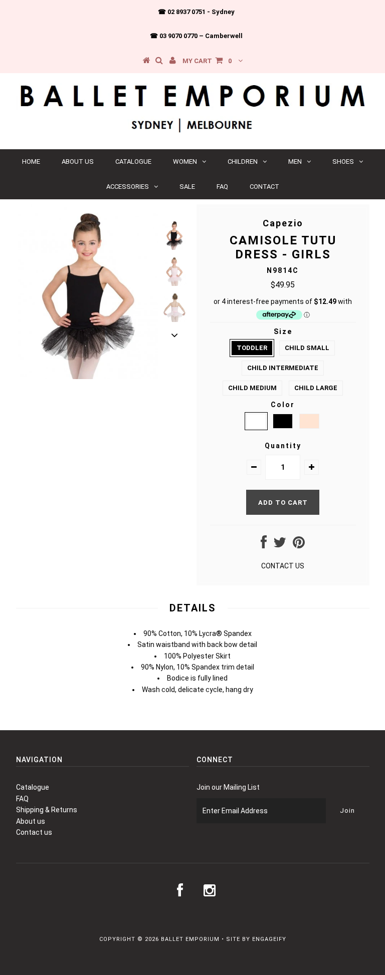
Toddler (252, 348)
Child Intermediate (282, 368)
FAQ (222, 186)
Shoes (343, 161)
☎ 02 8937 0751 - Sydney (196, 12)
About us (78, 161)
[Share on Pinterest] (299, 545)
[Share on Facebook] (264, 545)
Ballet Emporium (190, 939)
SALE (187, 186)
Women (185, 161)
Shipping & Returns (46, 810)
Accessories (127, 186)
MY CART (207, 61)
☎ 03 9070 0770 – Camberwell (196, 36)
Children (243, 161)
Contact (264, 186)
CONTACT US (282, 566)
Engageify (269, 939)
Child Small (307, 348)
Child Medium (252, 388)
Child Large (315, 388)
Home (31, 161)
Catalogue (133, 161)
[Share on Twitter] (279, 545)
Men (295, 161)
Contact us (34, 832)
